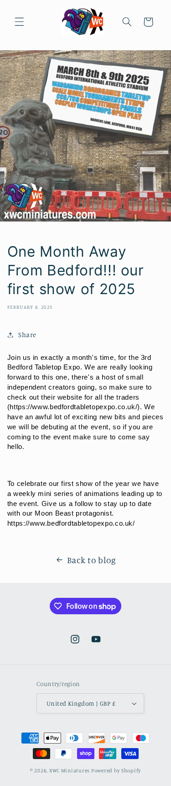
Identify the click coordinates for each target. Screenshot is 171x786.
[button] (19, 21)
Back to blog (91, 559)
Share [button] (27, 334)
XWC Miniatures (69, 770)
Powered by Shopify (116, 770)
